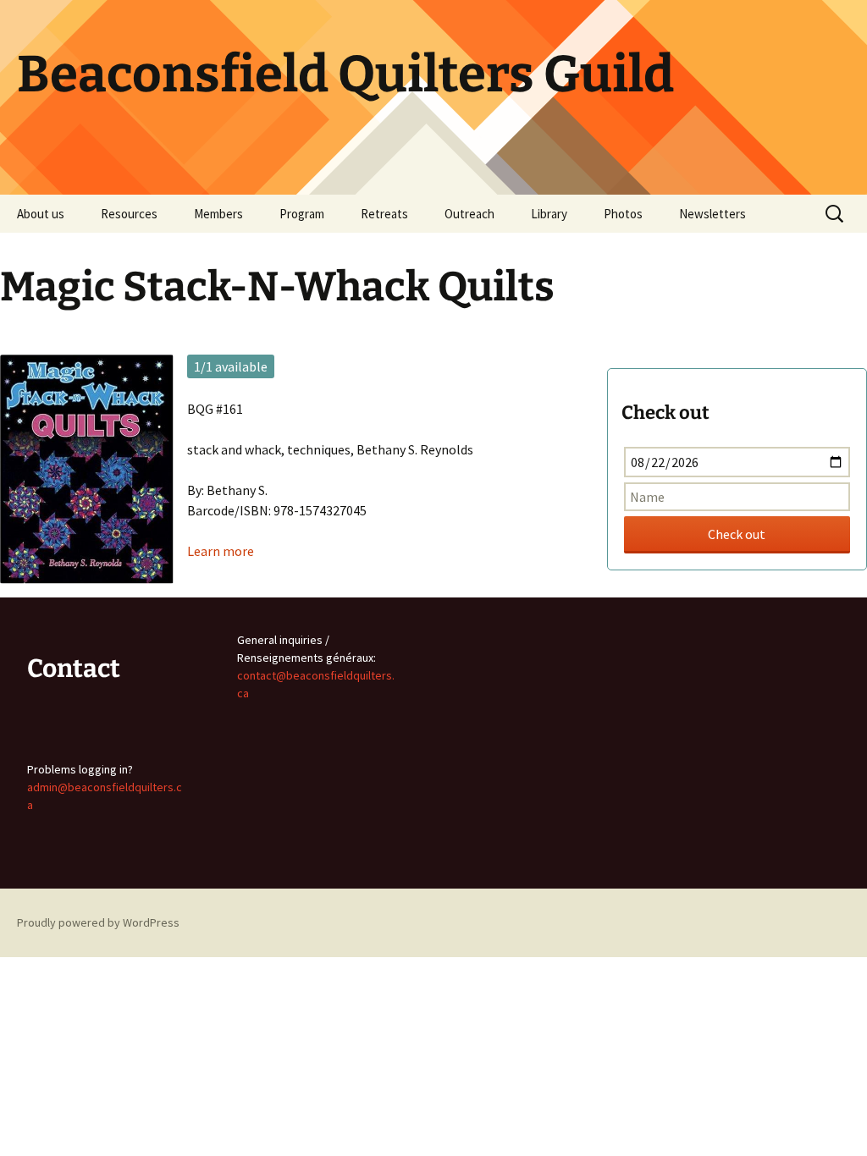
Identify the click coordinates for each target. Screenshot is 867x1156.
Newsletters (712, 214)
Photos (623, 214)
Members (218, 214)
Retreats (384, 214)
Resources (129, 214)
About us (40, 214)
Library (549, 214)
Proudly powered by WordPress (98, 922)
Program (301, 214)
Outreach (469, 214)
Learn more (220, 550)
